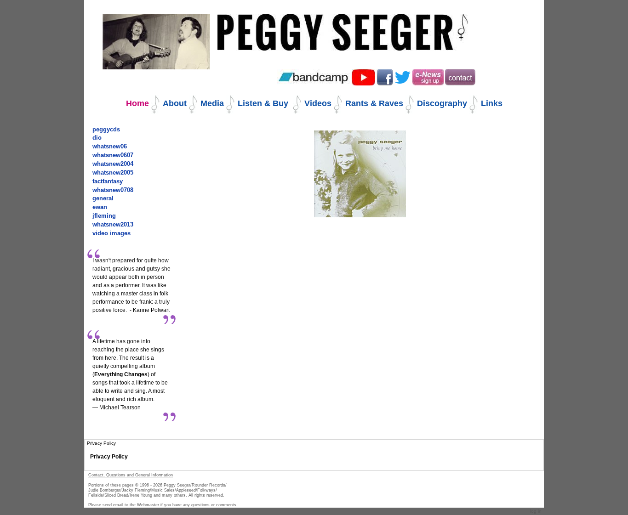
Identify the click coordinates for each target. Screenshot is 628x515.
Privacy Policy (109, 456)
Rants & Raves (374, 103)
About (175, 103)
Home (137, 103)
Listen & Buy (264, 103)
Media (212, 103)
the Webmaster (144, 505)
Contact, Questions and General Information (130, 475)
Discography (442, 103)
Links (491, 103)
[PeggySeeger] (343, 26)
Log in (536, 511)
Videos (317, 103)
